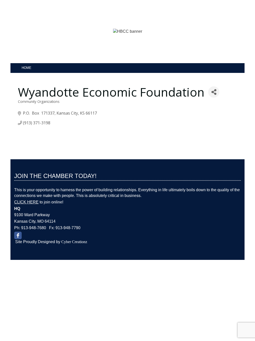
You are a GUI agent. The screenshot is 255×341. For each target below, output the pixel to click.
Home (26, 68)
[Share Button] (213, 92)
